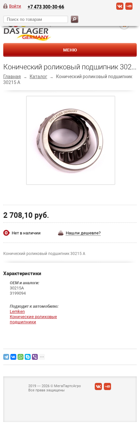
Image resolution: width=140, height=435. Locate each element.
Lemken (17, 311)
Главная (12, 76)
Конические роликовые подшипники (33, 319)
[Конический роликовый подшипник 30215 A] (71, 140)
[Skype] (28, 357)
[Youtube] (129, 8)
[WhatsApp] (20, 357)
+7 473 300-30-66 (46, 6)
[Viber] (35, 357)
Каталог (38, 76)
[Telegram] (6, 357)
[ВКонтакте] (119, 8)
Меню (70, 50)
